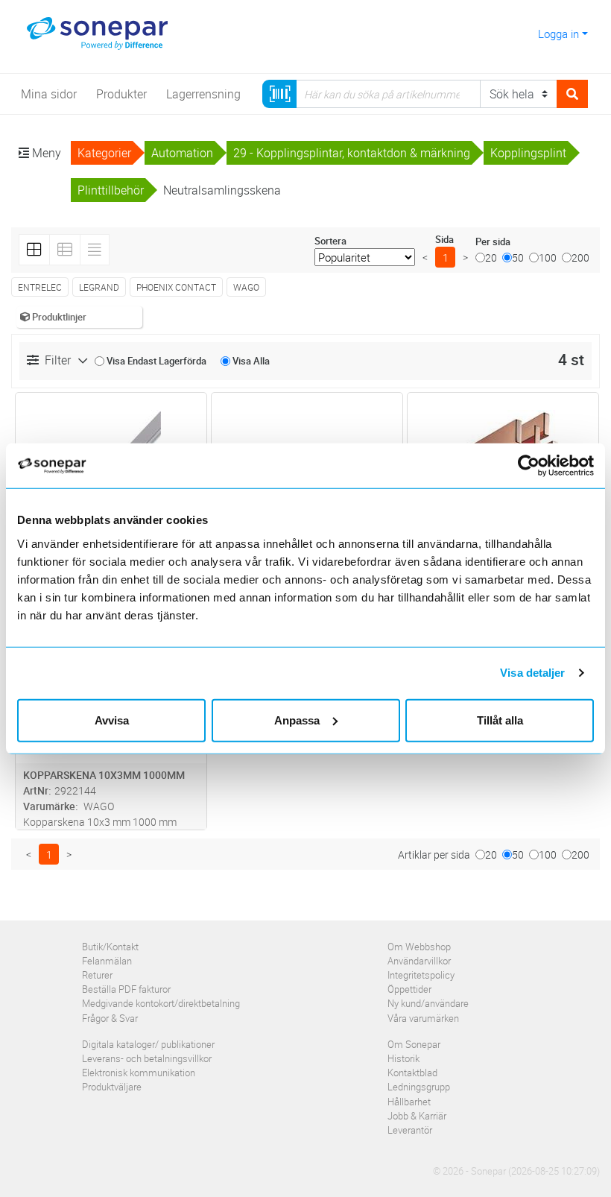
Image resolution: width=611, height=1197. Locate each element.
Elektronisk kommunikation (138, 1072)
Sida (444, 239)
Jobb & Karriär (416, 1115)
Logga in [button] (558, 33)
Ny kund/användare (428, 1003)
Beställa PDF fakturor (126, 989)
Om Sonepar (413, 1044)
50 (518, 257)
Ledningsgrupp (418, 1086)
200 (580, 257)
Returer (97, 975)
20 (491, 257)
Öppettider (409, 989)
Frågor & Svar (110, 1018)
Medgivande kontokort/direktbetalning (161, 1003)
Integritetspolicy (421, 975)
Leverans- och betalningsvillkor (147, 1058)
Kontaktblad (412, 1072)
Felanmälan (107, 960)
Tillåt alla (500, 719)
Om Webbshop (419, 946)
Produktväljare (112, 1086)
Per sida (492, 241)
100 (548, 257)
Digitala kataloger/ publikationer (148, 1044)
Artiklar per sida (434, 854)
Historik (403, 1058)
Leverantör (409, 1130)
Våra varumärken (423, 1018)
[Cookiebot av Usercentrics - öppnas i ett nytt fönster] (536, 466)
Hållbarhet (409, 1101)
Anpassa (297, 719)
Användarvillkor (419, 960)
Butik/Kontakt (110, 946)
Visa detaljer (532, 672)
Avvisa (112, 719)
